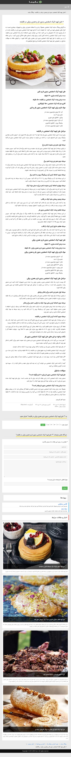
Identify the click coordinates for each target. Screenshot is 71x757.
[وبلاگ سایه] (35, 2)
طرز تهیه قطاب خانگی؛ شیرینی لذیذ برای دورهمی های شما (49, 619)
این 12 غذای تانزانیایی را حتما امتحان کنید (54, 674)
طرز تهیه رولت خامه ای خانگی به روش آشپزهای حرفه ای (50, 729)
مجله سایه (64, 509)
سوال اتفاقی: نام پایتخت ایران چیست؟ (57, 480)
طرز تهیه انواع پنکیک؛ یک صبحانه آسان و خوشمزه (52, 567)
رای (43, 425)
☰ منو (67, 7)
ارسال (64, 488)
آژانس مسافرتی (62, 504)
